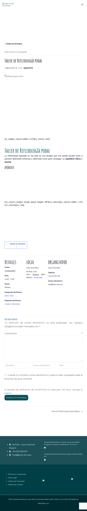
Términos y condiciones (17, 474)
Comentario (43, 333)
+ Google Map (37, 277)
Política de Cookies (15, 484)
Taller (12, 296)
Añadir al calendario (17, 244)
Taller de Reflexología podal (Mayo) (65, 411)
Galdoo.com (58, 499)
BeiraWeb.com (43, 503)
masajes (8, 304)
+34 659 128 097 (19, 451)
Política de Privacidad (16, 481)
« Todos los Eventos (13, 43)
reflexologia (16, 304)
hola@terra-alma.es (21, 455)
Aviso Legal (12, 478)
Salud (7, 296)
